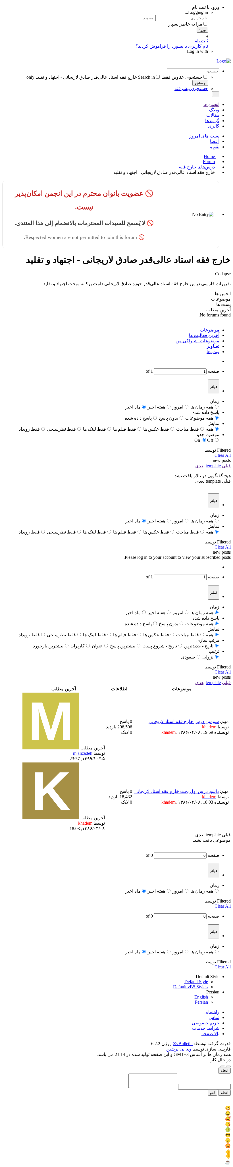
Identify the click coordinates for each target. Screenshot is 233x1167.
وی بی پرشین (179, 1049)
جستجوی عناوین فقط (182, 77)
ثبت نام (201, 40)
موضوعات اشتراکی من (197, 340)
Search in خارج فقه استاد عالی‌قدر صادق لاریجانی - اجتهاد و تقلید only (90, 77)
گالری (213, 126)
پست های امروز (204, 136)
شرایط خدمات (205, 1028)
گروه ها (212, 120)
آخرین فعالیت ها (204, 335)
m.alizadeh (82, 753)
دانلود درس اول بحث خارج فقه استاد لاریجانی (176, 791)
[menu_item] (116, 1108)
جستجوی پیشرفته (191, 88)
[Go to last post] (66, 758)
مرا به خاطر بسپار (185, 24)
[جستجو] (215, 94)
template (213, 465)
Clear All (223, 455)
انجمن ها (211, 104)
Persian (201, 1002)
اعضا (214, 141)
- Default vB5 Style (190, 986)
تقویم (214, 146)
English (201, 997)
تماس (214, 1017)
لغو (212, 1093)
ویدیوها (213, 351)
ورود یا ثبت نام (205, 7)
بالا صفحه (210, 1033)
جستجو (200, 83)
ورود (202, 30)
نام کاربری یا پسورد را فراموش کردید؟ (172, 46)
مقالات (212, 115)
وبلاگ (214, 109)
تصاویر (213, 346)
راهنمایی (211, 1012)
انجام (224, 1070)
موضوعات (209, 330)
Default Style (196, 981)
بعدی (200, 465)
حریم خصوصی (205, 1022)
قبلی (226, 465)
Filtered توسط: (217, 450)
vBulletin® (183, 1043)
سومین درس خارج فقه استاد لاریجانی (184, 721)
